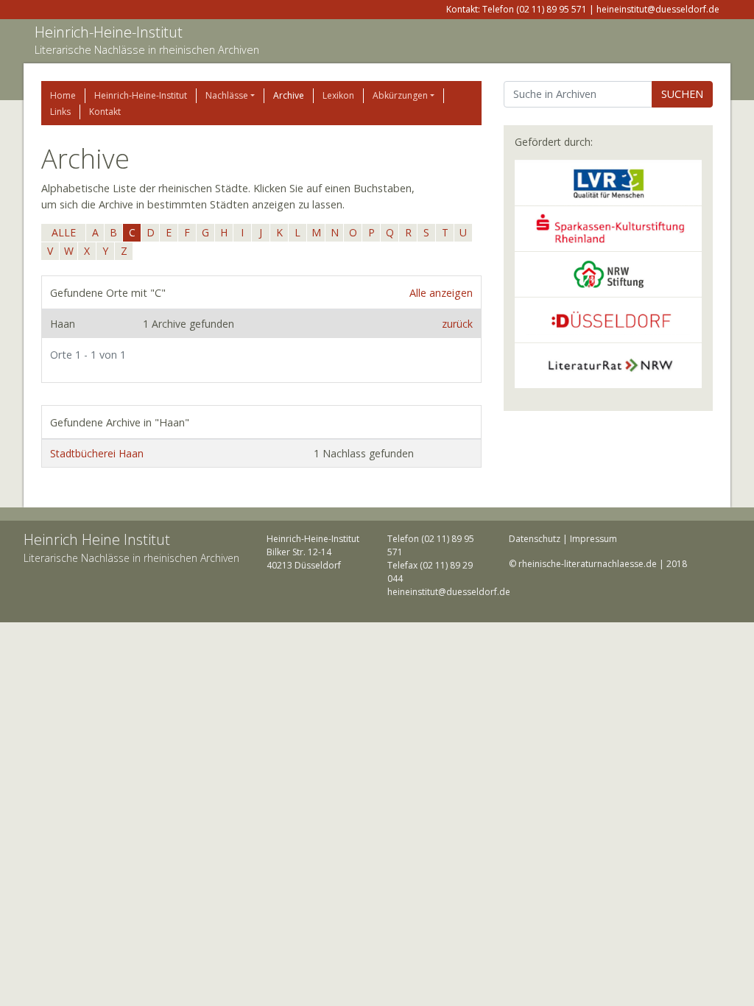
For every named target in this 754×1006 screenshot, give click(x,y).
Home (63, 95)
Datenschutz (534, 538)
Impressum (593, 538)
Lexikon (338, 95)
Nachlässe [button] (226, 95)
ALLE (64, 232)
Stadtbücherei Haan (97, 453)
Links (60, 111)
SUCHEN (682, 94)
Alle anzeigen (441, 293)
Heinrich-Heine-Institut (109, 32)
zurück (457, 324)
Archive (288, 95)
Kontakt (105, 111)
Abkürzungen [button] (400, 95)
